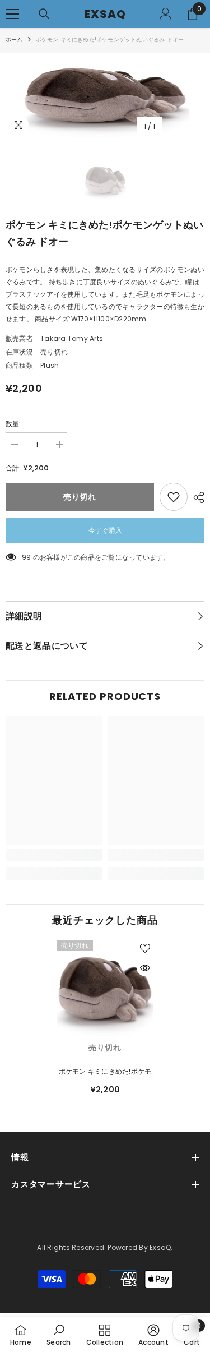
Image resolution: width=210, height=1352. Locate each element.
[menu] (12, 14)
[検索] (44, 14)
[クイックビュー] (145, 967)
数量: (13, 423)
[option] (105, 95)
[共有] (196, 497)
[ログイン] (166, 14)
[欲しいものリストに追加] (174, 497)
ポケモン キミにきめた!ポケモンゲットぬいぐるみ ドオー (105, 1072)
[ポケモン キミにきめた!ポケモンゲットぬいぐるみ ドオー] (105, 988)
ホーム (14, 39)
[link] (54, 855)
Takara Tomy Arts (71, 338)
